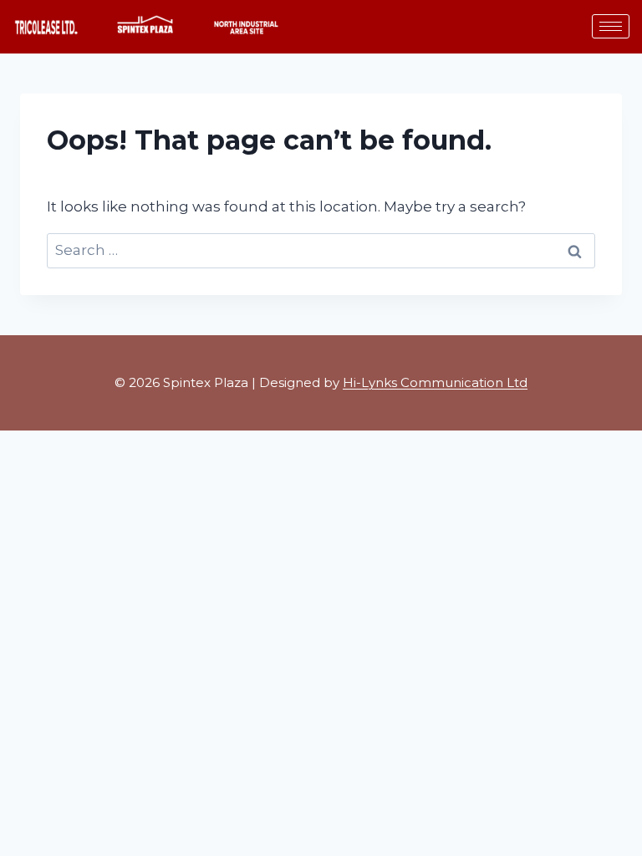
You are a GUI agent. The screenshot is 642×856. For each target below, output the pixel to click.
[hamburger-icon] (610, 26)
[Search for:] (321, 250)
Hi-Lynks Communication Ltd (435, 382)
